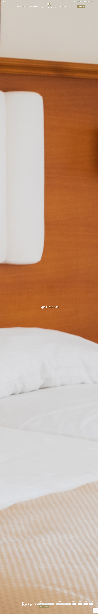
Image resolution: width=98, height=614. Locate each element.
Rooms (74, 601)
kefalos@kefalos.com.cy (89, 1)
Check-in (41, 601)
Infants (91, 601)
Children (85, 601)
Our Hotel (23, 6)
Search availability (44, 606)
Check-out (58, 601)
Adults (79, 601)
